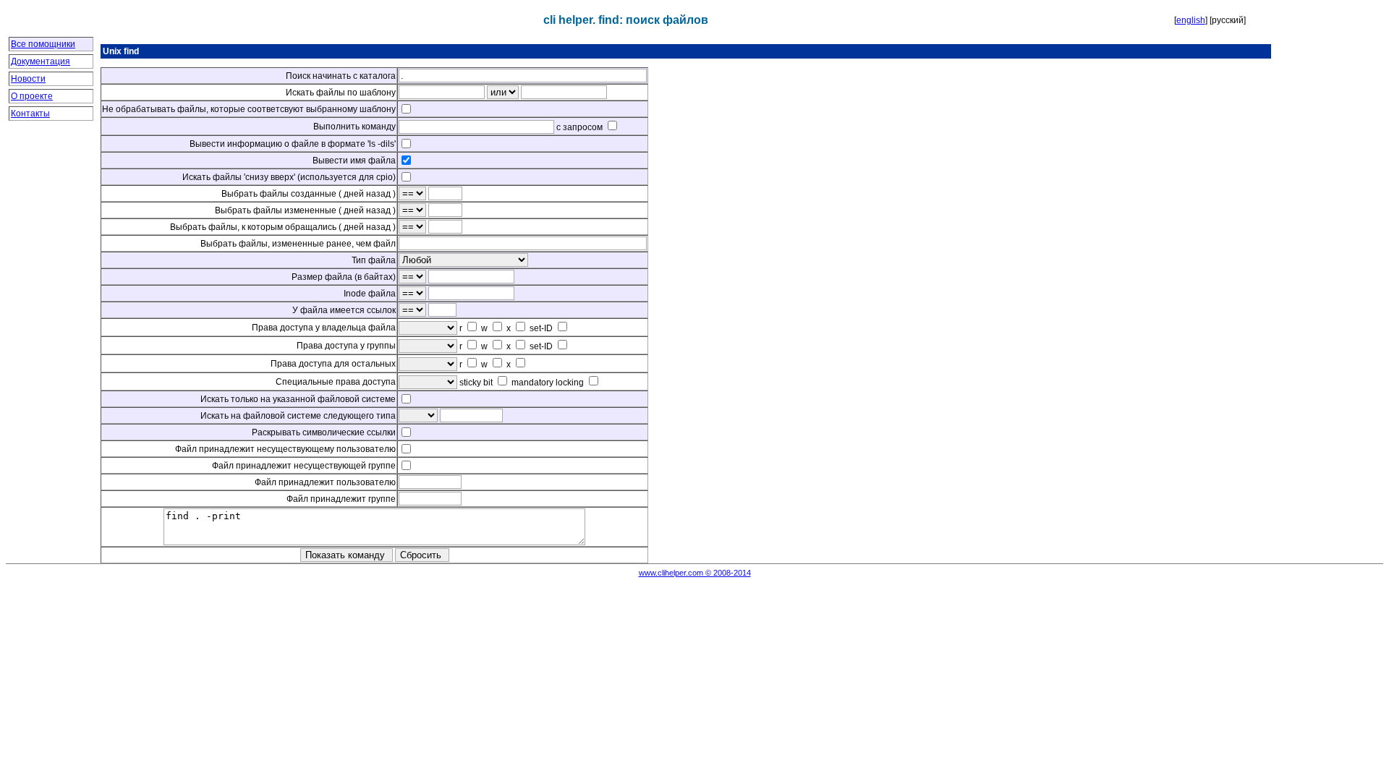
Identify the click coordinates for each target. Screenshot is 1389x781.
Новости (28, 79)
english (1190, 20)
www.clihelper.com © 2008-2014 (695, 572)
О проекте (32, 96)
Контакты (30, 113)
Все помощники (43, 44)
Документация (40, 61)
